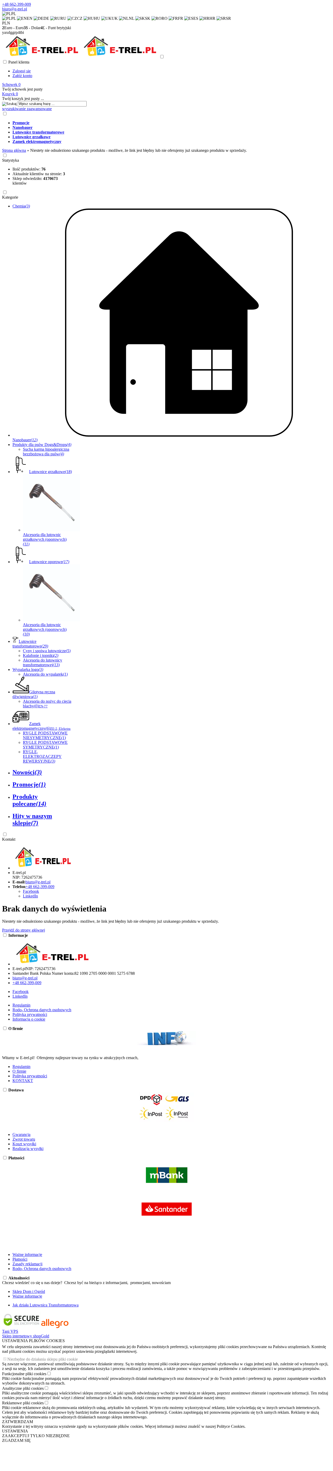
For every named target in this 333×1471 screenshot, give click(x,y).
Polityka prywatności (29, 1014)
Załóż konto (22, 75)
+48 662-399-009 (16, 4)
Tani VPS (10, 1331)
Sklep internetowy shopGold (25, 1336)
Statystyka (10, 160)
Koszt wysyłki (24, 1144)
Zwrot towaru (23, 1139)
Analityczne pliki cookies (23, 1388)
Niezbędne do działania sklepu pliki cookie (42, 1359)
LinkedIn (30, 896)
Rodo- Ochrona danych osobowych (41, 1010)
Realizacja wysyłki (27, 1148)
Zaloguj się (21, 71)
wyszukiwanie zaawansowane (27, 108)
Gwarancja (21, 1134)
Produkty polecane (29, 800)
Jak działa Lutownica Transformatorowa (45, 1305)
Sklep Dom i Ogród (28, 1291)
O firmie (19, 1071)
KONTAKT (22, 1080)
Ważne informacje (27, 1254)
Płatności (19, 1259)
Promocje (29, 784)
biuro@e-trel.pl (14, 9)
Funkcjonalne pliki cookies (24, 1374)
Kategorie (10, 197)
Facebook (31, 891)
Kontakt (8, 839)
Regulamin (21, 1005)
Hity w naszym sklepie (32, 819)
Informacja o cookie (28, 1019)
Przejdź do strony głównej (23, 930)
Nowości (27, 772)
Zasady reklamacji (27, 1264)
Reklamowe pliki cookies (23, 1403)
